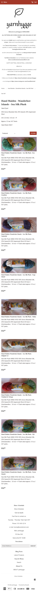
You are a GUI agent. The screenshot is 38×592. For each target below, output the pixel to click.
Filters (33, 133)
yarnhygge (14, 585)
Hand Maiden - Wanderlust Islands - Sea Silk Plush (20, 88)
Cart (35, 2)
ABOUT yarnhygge (19, 570)
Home (2, 88)
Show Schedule (19, 509)
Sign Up (33, 546)
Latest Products (19, 555)
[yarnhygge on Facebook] (35, 580)
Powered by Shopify (24, 585)
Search (19, 562)
